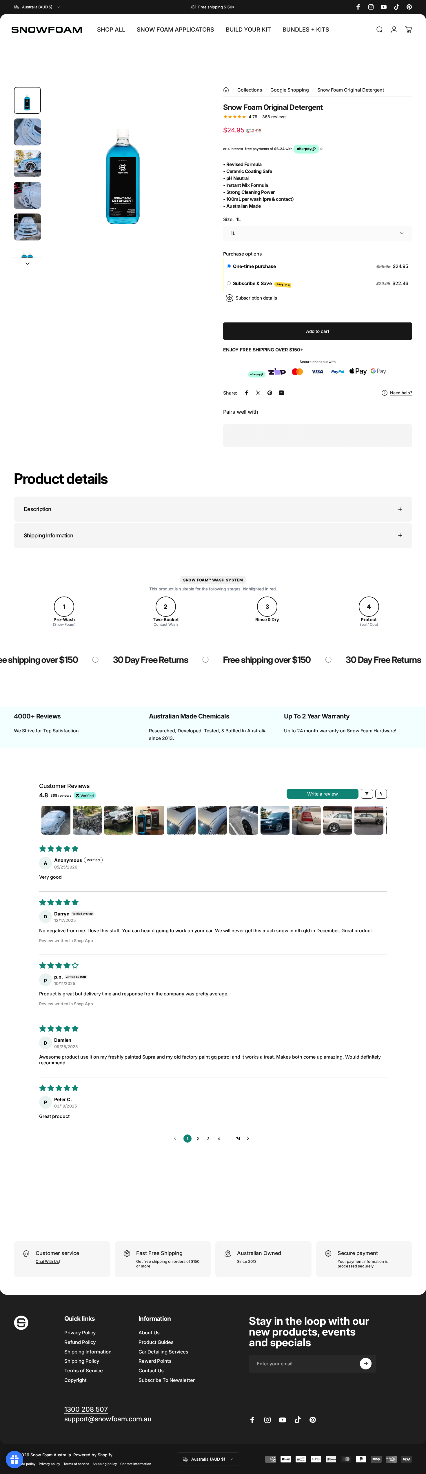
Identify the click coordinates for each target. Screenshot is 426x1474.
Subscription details (256, 298)
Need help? (401, 392)
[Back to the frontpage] (226, 90)
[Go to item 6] (27, 258)
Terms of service (76, 1464)
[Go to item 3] (27, 163)
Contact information (135, 1464)
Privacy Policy (80, 1333)
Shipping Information (88, 1352)
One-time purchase (254, 266)
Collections (249, 90)
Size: (232, 219)
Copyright (75, 1380)
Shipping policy (105, 1464)
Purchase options (242, 254)
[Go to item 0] (27, 100)
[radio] (229, 266)
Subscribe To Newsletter (167, 1380)
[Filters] (367, 794)
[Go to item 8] (275, 820)
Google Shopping (289, 90)
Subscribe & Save (261, 283)
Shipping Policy (81, 1361)
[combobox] (37, 7)
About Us (149, 1333)
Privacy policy (49, 1464)
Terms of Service (83, 1370)
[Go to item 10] (337, 820)
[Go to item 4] (27, 195)
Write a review (322, 794)
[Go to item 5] (27, 227)
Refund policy (24, 1464)
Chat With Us (47, 1261)
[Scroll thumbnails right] (380, 820)
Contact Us (151, 1370)
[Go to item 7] (243, 820)
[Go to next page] (249, 1138)
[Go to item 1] (55, 820)
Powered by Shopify (92, 1454)
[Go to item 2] (27, 131)
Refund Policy (80, 1342)
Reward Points (155, 1361)
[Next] (188, 176)
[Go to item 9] (306, 820)
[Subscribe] (366, 1363)
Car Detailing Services (163, 1352)
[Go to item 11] (368, 820)
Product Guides (156, 1342)
